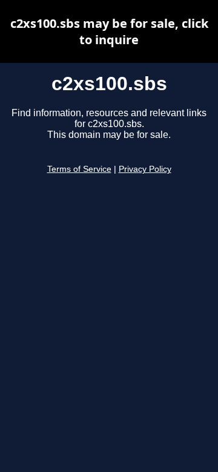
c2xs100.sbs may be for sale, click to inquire (109, 31)
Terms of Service (79, 169)
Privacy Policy (145, 169)
